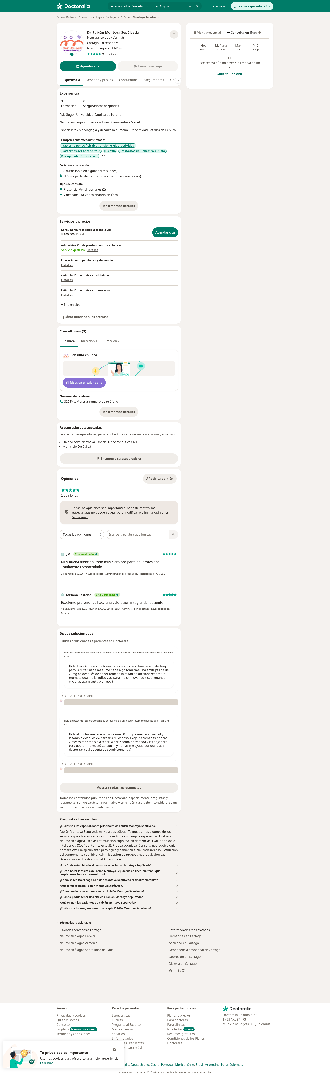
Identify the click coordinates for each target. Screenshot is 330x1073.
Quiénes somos (68, 1020)
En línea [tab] (69, 341)
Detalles (82, 234)
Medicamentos (122, 1029)
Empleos (76, 1029)
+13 (102, 156)
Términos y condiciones (74, 1034)
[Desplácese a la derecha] (178, 80)
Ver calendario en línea (101, 195)
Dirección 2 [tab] (111, 341)
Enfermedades (122, 1038)
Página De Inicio (67, 17)
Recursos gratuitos (181, 1034)
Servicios (118, 1034)
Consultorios (128, 80)
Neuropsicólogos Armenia (78, 943)
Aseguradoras (154, 80)
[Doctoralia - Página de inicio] (80, 6)
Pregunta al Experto (126, 1024)
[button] (119, 826)
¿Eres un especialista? (250, 6)
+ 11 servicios (70, 304)
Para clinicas (176, 1024)
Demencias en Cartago (185, 936)
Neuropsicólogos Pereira (78, 936)
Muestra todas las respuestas (118, 787)
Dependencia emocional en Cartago (195, 950)
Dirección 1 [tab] (89, 341)
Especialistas (121, 1015)
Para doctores (177, 1020)
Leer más (46, 1063)
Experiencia (71, 80)
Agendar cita (165, 232)
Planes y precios (179, 1015)
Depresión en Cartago (185, 957)
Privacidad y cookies (71, 1015)
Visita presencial (207, 33)
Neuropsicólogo (91, 17)
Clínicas (117, 1020)
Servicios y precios (99, 80)
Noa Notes (180, 1029)
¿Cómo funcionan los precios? (85, 317)
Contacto (63, 1024)
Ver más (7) (177, 970)
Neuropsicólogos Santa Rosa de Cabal (87, 950)
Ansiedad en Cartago (184, 943)
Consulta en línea (242, 33)
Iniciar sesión (219, 6)
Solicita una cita (229, 74)
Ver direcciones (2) (92, 189)
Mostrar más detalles (120, 207)
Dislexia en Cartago (183, 963)
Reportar (160, 574)
